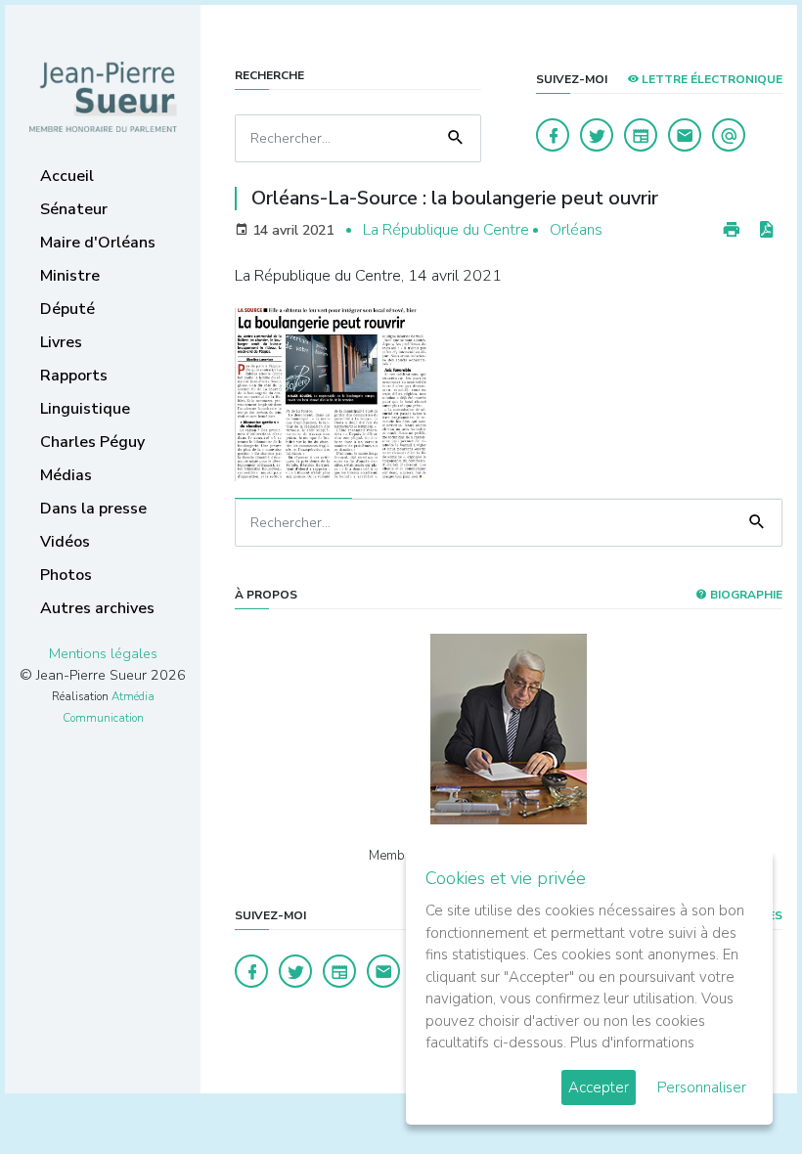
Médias (66, 475)
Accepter (598, 1087)
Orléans (576, 230)
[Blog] (640, 135)
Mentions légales (103, 653)
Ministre (70, 276)
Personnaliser (701, 1087)
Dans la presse (93, 508)
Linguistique (85, 409)
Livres (61, 342)
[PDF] (766, 230)
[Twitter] (596, 135)
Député (67, 309)
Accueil (67, 176)
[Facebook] (552, 135)
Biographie (744, 594)
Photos (66, 575)
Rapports (74, 375)
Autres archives (97, 608)
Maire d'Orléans (98, 242)
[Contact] (684, 135)
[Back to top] (741, 1093)
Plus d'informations (632, 1042)
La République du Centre (446, 230)
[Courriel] (728, 135)
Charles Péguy (92, 442)
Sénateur (74, 209)
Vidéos (65, 542)
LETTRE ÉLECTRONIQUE (710, 79)
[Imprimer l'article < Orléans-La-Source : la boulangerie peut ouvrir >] (731, 230)
